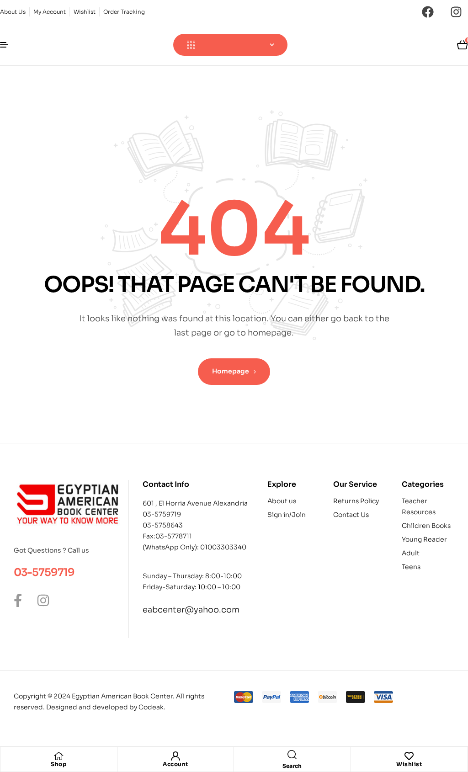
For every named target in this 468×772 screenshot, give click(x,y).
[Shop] (58, 756)
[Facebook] (428, 12)
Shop (58, 764)
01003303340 (223, 547)
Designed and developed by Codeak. (105, 707)
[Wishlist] (409, 756)
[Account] (175, 756)
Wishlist (409, 764)
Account (175, 764)
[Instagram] (456, 12)
